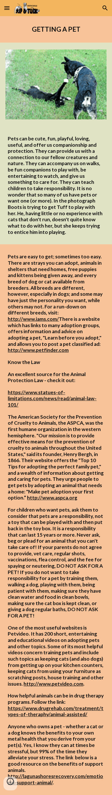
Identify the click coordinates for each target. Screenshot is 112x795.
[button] (7, 8)
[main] (56, 29)
